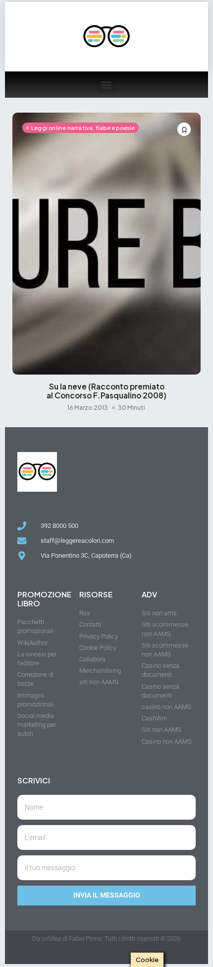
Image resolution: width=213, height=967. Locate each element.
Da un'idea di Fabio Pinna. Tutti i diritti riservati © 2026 (106, 938)
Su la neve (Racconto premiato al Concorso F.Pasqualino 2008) (106, 391)
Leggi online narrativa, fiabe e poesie (83, 128)
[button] (107, 84)
